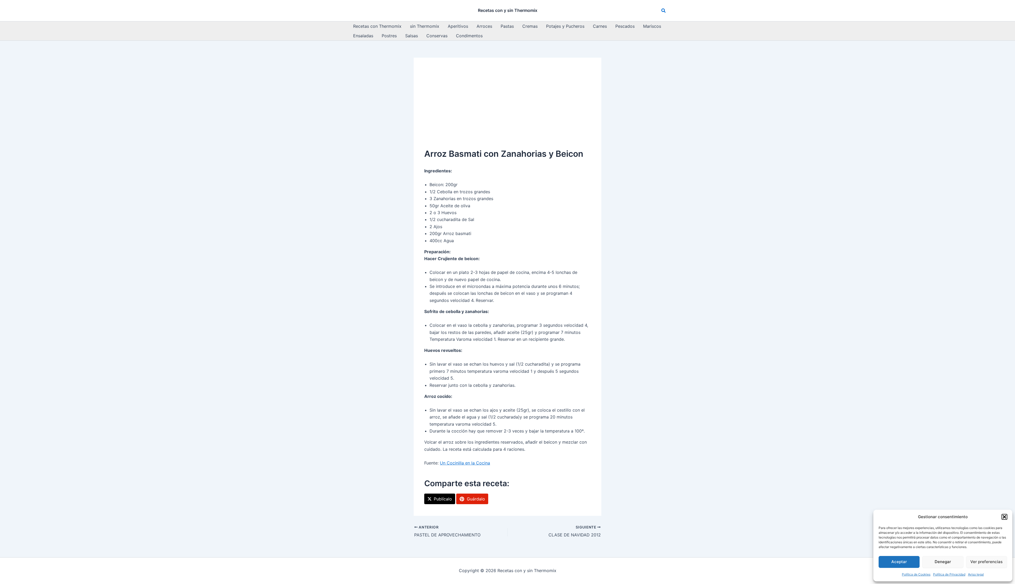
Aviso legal (976, 574)
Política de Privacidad (949, 574)
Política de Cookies (916, 574)
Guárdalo (476, 499)
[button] (1004, 516)
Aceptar (899, 561)
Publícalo (443, 499)
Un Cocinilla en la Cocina (465, 463)
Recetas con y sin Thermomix (507, 10)
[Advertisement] (507, 108)
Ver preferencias (986, 561)
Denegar (943, 561)
